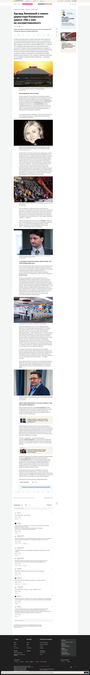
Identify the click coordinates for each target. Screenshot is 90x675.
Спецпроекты (42, 650)
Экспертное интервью (46, 639)
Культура (28, 9)
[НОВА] (27, 4)
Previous (62, 27)
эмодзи (19, 517)
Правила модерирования (18, 627)
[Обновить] (56, 503)
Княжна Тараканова (20, 547)
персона (63, 10)
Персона (15, 644)
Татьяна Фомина (20, 586)
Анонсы (28, 642)
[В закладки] (56, 32)
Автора (29, 505)
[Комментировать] (56, 29)
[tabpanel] (68, 19)
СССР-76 (18, 512)
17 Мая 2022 (16, 26)
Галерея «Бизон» (43, 652)
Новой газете (44, 153)
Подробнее (51, 672)
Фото (28, 646)
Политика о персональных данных (45, 666)
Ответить (16, 519)
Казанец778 (19, 568)
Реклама (28, 650)
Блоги (15, 646)
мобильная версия (43, 661)
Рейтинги (41, 646)
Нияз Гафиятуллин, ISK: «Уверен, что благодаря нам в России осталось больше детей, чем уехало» (68, 45)
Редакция (16, 650)
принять (86, 672)
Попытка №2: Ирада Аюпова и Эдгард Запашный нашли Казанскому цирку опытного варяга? (36, 451)
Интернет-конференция (44, 642)
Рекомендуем (64, 42)
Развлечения (34, 9)
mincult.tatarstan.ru (23, 205)
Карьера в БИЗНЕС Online (18, 652)
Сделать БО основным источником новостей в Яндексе (36, 487)
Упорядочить (49, 505)
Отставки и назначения (19, 9)
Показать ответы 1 (18, 543)
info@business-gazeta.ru (66, 646)
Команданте (19, 577)
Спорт (16, 639)
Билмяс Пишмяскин (20, 535)
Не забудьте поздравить (44, 644)
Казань (59, 1)
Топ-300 (41, 654)
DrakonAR (18, 606)
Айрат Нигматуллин (23, 479)
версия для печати (49, 497)
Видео (28, 644)
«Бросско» (68, 14)
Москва (66, 1)
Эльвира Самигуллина (31, 479)
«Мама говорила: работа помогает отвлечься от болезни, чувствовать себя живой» (68, 19)
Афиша (15, 642)
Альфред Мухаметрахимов (41, 479)
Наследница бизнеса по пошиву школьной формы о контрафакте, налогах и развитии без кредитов (67, 24)
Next (75, 27)
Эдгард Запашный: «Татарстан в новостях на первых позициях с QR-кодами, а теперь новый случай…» (37, 421)
